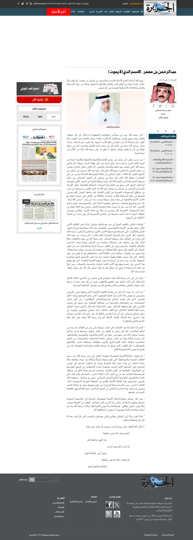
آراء (105, 12)
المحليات (135, 12)
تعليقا (40, 117)
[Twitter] (22, 4)
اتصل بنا (61, 498)
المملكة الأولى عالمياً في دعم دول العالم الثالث (41, 223)
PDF (73, 12)
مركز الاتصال (59, 516)
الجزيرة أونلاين (91, 502)
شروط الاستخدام (168, 535)
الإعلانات (80, 12)
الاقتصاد (126, 12)
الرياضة (118, 12)
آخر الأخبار (58, 12)
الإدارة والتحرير (58, 503)
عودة (124, 4)
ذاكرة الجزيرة (39, 195)
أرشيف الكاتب (163, 118)
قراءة (53, 117)
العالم (111, 12)
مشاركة (26, 117)
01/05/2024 (62, 4)
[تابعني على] (167, 106)
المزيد (91, 12)
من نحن (168, 498)
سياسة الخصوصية (151, 535)
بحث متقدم (23, 480)
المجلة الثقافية (76, 502)
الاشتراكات (59, 512)
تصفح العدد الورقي (39, 129)
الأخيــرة (99, 12)
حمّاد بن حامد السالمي (163, 110)
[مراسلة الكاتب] (173, 106)
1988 (26, 201)
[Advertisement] (96, 41)
